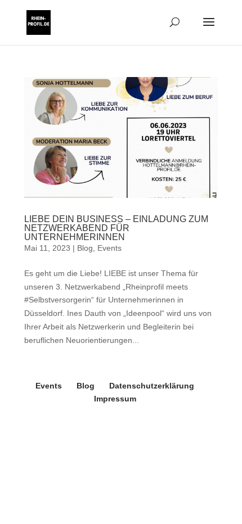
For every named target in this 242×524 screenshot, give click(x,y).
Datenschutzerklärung (151, 385)
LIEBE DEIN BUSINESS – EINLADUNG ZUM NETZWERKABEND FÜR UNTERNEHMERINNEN (116, 228)
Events (109, 247)
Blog (85, 247)
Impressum (115, 398)
